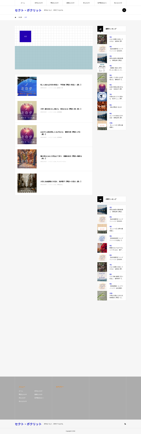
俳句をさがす (39, 3)
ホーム (23, 3)
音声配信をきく (102, 3)
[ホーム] (15, 17)
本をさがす (86, 3)
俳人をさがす (118, 3)
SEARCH (124, 10)
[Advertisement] (111, 163)
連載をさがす (70, 3)
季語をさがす (55, 3)
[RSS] (125, 424)
